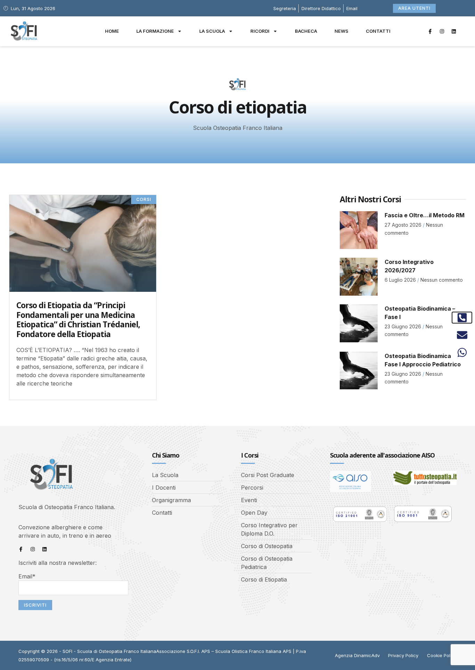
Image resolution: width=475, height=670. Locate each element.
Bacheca (306, 31)
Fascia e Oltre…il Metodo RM (425, 215)
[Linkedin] (453, 31)
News (341, 31)
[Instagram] (442, 31)
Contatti (378, 31)
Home (112, 31)
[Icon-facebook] (430, 31)
